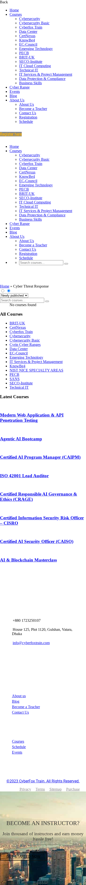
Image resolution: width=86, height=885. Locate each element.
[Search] (66, 263)
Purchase (73, 789)
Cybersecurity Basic (34, 23)
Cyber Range (20, 87)
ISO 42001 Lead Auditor (24, 475)
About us (19, 696)
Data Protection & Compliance (42, 79)
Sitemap (55, 789)
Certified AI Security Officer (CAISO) (36, 541)
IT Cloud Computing (35, 66)
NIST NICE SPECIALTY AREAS (36, 370)
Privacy (25, 789)
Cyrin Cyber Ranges (25, 345)
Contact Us (27, 113)
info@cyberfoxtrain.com (31, 643)
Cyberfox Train (30, 27)
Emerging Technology (36, 49)
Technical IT (28, 70)
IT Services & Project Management (45, 74)
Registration (28, 117)
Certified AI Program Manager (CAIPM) (40, 457)
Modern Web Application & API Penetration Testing (32, 418)
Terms (40, 789)
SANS (15, 379)
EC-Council (28, 44)
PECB (24, 53)
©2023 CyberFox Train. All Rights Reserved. (43, 781)
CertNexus (27, 36)
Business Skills (30, 83)
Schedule (26, 121)
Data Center (28, 32)
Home (14, 10)
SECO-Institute (30, 62)
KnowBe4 (27, 40)
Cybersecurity (29, 19)
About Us (17, 100)
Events (15, 91)
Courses (16, 14)
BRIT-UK (27, 57)
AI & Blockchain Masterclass (28, 559)
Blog (13, 96)
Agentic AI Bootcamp (21, 438)
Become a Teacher (33, 109)
